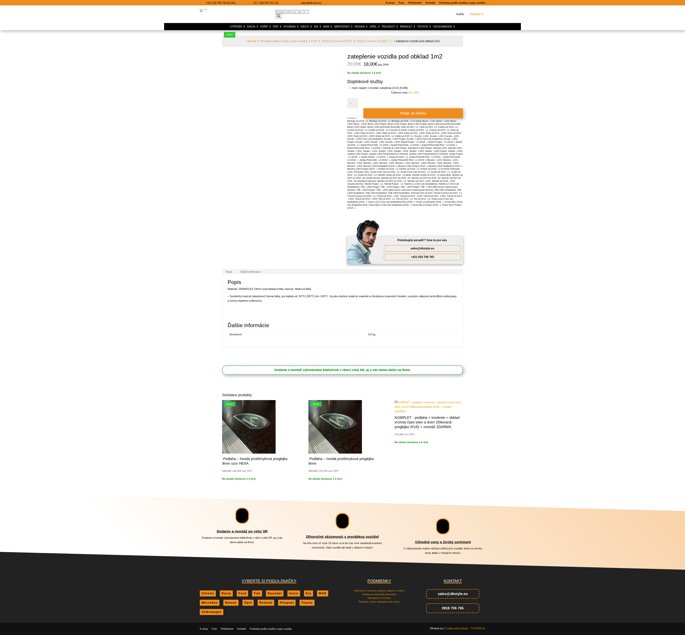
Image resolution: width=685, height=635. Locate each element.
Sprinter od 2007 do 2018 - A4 (425, 178)
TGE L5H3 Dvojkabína (399, 193)
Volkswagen (442, 26)
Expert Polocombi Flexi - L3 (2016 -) (364, 148)
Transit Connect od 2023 (336, 41)
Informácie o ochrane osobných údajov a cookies (379, 590)
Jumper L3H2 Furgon (357, 154)
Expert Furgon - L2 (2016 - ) (414, 142)
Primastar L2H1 (361, 172)
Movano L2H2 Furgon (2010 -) (412, 166)
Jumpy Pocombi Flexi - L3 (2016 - (425, 157)
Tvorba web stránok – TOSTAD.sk (465, 628)
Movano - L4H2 (435, 163)
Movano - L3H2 (402, 163)
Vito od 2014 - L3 (422, 199)
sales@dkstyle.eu (422, 248)
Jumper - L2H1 (385, 151)
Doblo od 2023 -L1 (404, 136)
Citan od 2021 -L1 (409, 127)
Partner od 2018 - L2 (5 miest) (434, 169)
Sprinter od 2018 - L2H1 (419, 181)
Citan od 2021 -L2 (428, 127)
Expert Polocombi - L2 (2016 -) (375, 145)
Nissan (360, 26)
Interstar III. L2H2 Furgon (395, 148)
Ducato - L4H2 (378, 142)
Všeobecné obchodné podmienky (379, 594)
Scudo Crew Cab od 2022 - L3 (415, 172)
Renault (406, 26)
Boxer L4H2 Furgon (356, 127)
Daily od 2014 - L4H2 (414, 133)
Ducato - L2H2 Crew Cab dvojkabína (365, 139)
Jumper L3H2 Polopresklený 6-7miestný (388, 154)
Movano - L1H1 (434, 160)
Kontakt (430, 2)
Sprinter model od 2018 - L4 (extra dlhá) (431, 175)
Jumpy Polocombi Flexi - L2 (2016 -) (408, 160)
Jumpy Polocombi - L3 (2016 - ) (375, 160)
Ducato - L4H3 (393, 142)
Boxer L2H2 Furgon (397, 124)
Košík (460, 14)
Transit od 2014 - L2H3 (411, 196)
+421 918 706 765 (422, 256)
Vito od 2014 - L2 (404, 199)
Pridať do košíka (413, 113)
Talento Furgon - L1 (373, 184)
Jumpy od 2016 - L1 (398, 157)
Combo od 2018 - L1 (448, 127)
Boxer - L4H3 (360, 124)
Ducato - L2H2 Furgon (395, 139)
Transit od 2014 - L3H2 (434, 196)
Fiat (275, 26)
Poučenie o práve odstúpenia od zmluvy (379, 601)
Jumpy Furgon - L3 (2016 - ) (374, 157)
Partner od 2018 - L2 (409, 169)
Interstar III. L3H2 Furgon (420, 148)
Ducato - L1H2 (437, 136)
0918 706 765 (453, 608)
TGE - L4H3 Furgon (409, 187)
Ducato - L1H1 (422, 136)
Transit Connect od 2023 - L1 (374, 41)
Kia (316, 26)
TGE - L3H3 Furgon (389, 187)
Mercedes (342, 26)
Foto (401, 2)
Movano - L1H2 (354, 163)
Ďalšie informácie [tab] (250, 271)
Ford (264, 26)
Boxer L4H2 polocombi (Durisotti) (383, 127)
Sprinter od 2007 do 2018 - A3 (395, 178)
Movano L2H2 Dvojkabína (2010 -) (380, 166)
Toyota (422, 26)
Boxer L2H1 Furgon (377, 124)
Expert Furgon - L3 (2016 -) (442, 142)
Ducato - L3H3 (362, 142)
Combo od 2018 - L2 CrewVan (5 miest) (387, 130)
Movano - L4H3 (354, 166)
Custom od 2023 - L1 (418, 130)
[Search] (279, 16)
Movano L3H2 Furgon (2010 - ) (362, 169)
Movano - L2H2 (386, 163)
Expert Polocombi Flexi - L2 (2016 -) (439, 145)
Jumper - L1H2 (370, 151)
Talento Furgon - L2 (393, 184)
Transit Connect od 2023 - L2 (361, 196)
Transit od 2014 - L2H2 (388, 196)
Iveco (305, 26)
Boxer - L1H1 (429, 121)
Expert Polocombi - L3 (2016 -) (406, 145)
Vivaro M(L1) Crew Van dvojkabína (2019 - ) (390, 205)
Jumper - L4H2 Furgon (436, 151)
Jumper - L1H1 (354, 151)
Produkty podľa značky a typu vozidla (462, 2)
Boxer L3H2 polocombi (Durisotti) (444, 124)
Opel (373, 26)
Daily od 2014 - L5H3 (364, 136)
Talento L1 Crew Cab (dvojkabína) (420, 184)
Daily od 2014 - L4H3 (436, 133)
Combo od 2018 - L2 (357, 130)
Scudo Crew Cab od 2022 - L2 (384, 172)
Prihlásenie (415, 2)
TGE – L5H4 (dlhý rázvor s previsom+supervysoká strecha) (404, 190)
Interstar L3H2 (455, 148)
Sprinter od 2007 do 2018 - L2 (391, 181)
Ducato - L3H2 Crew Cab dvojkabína (424, 139)
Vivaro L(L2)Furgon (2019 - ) (430, 202)
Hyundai (289, 26)
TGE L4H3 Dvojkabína (376, 193)
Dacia (251, 26)
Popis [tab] (229, 271)
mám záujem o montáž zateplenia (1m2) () (379, 87)
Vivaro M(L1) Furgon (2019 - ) (426, 205)
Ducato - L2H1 (452, 136)
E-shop (390, 2)
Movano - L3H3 (419, 163)
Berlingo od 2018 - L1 (357, 121)
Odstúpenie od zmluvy (379, 598)
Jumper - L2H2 (401, 151)
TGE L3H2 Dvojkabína (445, 190)
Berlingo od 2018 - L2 (379, 121)
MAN (326, 26)
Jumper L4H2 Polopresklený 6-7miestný (428, 154)
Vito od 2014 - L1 (386, 199)
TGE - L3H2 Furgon (370, 187)
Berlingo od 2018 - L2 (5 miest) (407, 121)
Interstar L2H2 (440, 148)
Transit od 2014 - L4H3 (366, 199)
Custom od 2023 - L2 (439, 130)
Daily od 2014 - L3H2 (371, 133)
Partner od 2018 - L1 (388, 169)
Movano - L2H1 (370, 163)
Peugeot (388, 26)
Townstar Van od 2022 (422, 193)
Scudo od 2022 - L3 (367, 175)
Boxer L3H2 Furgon (417, 124)
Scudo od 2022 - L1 (440, 172)
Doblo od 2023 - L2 (385, 136)
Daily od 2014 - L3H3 (392, 133)
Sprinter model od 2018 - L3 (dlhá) (394, 175)
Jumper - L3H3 (416, 151)
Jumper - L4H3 (455, 151)
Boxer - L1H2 (443, 121)
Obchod (251, 41)
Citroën (236, 26)
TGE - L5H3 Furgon (365, 190)
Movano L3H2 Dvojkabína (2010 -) (445, 166)
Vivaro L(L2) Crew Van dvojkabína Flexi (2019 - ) (391, 202)
